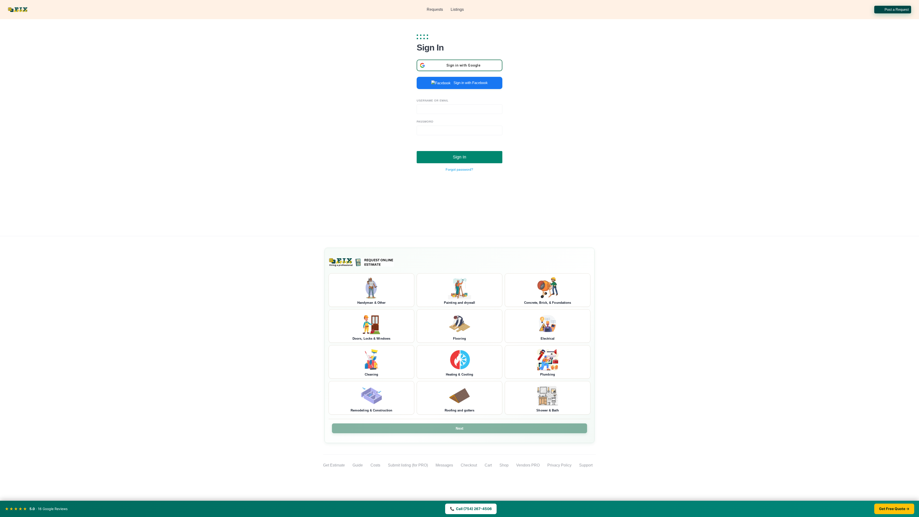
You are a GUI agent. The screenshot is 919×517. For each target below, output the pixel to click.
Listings (457, 9)
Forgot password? (459, 169)
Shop (504, 465)
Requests (435, 9)
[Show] (413, 139)
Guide (358, 465)
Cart (488, 465)
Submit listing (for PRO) (408, 465)
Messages (444, 465)
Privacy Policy (559, 465)
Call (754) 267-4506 (471, 508)
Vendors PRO (528, 465)
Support (586, 465)
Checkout (469, 465)
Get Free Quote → (894, 508)
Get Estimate (334, 465)
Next (460, 428)
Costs (375, 465)
